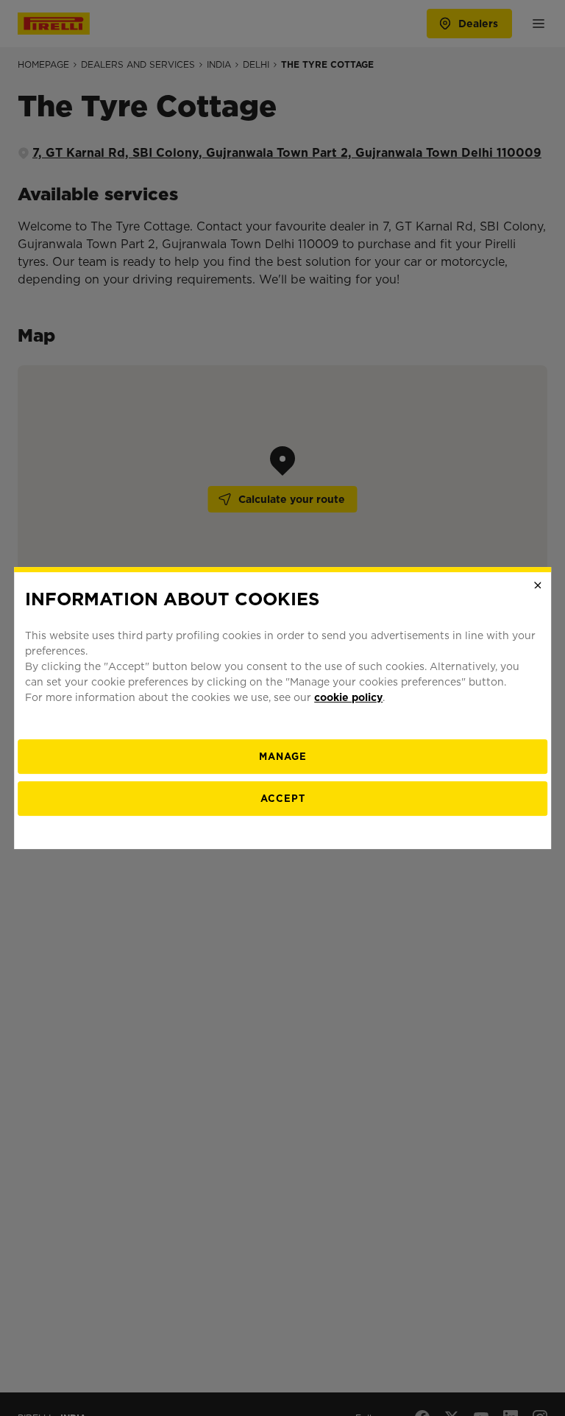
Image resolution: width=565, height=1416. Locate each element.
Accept (282, 798)
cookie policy (348, 697)
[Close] (538, 585)
